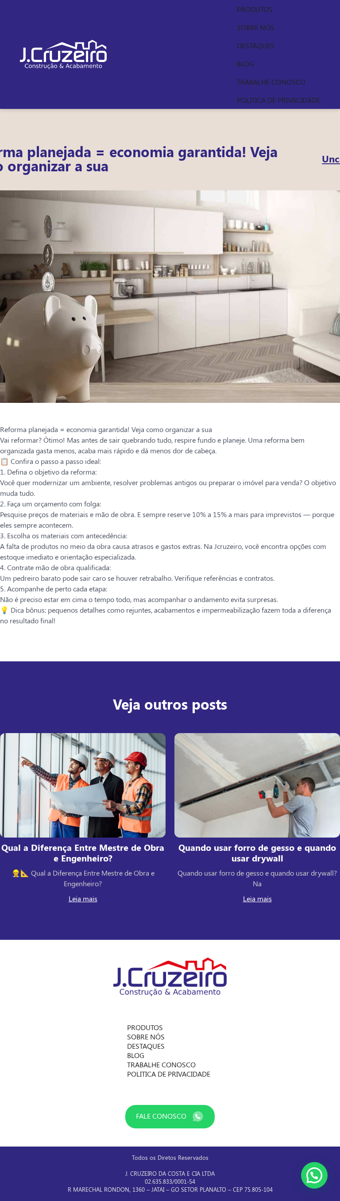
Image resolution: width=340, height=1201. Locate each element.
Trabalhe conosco (271, 81)
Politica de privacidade (278, 99)
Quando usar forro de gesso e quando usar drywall (257, 852)
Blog (245, 63)
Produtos (255, 9)
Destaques (255, 45)
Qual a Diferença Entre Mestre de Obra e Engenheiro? (82, 852)
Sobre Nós (255, 27)
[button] (314, 1175)
